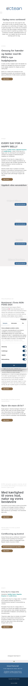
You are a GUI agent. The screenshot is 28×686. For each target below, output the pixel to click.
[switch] (24, 351)
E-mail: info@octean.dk (8, 668)
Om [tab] (23, 323)
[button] (1, 13)
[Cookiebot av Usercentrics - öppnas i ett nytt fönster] (20, 319)
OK (14, 365)
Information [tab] (14, 323)
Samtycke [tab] (5, 323)
